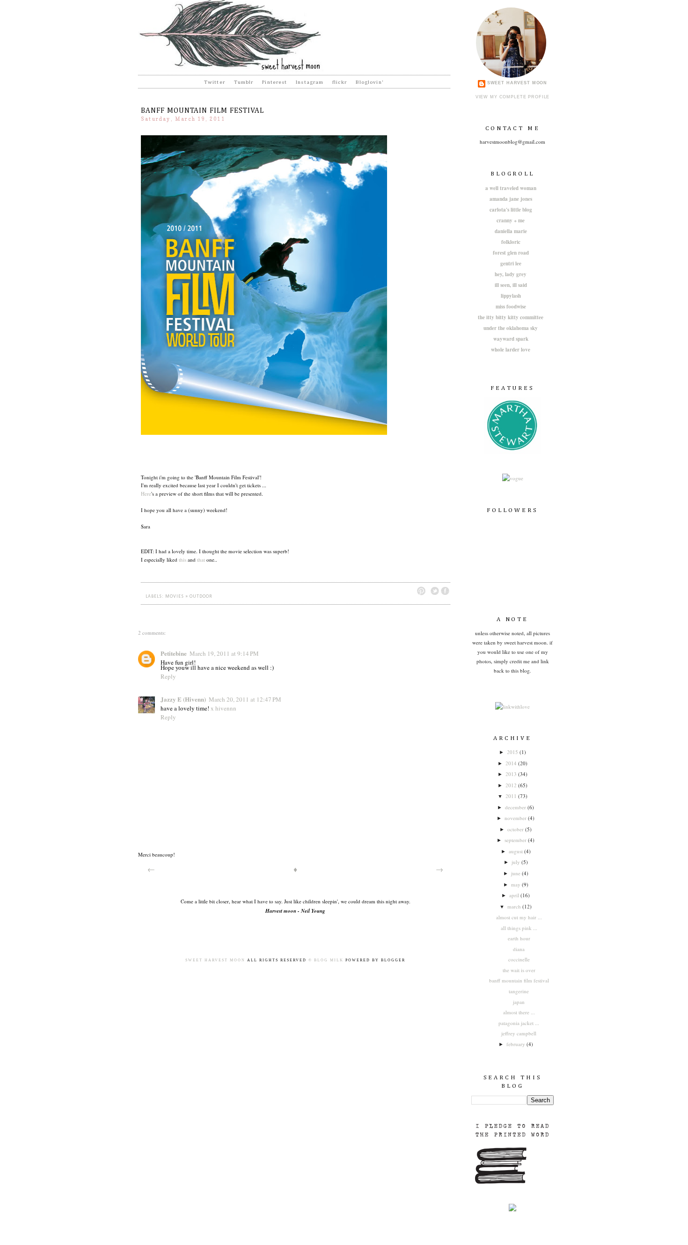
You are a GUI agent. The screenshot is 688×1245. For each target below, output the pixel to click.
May (516, 884)
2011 (511, 795)
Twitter (214, 82)
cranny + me (511, 220)
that (201, 559)
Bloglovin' (370, 82)
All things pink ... (519, 927)
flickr (339, 82)
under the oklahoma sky (510, 328)
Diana (519, 948)
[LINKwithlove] (512, 706)
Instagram (309, 82)
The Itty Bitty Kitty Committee (510, 317)
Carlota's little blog (511, 209)
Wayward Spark (510, 339)
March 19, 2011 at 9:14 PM (224, 653)
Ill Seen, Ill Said (511, 285)
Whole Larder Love (510, 349)
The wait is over (519, 970)
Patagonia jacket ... (518, 1022)
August (516, 851)
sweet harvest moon (517, 83)
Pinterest (274, 82)
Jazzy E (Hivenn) (183, 699)
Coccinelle (519, 959)
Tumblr (244, 82)
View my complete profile (513, 97)
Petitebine (174, 653)
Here (146, 493)
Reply (168, 676)
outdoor (201, 596)
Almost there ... (519, 1012)
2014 (511, 763)
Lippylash (511, 296)
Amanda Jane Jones (511, 199)
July (516, 861)
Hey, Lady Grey (511, 274)
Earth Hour (519, 938)
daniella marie (511, 231)
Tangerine (519, 991)
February (516, 1043)
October (516, 829)
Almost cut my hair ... (519, 917)
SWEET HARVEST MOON (215, 960)
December (516, 807)
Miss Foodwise (511, 306)
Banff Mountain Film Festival (519, 980)
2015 (513, 751)
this (182, 559)
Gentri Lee (510, 263)
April (514, 895)
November (516, 817)
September (516, 839)
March (514, 906)
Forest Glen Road (511, 252)
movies (174, 596)
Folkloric (510, 242)
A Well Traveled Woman (510, 188)
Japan (519, 1001)
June (516, 873)
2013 (511, 773)
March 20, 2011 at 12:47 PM (245, 699)
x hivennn (223, 708)
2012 (511, 785)
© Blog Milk (326, 960)
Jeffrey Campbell (518, 1033)
